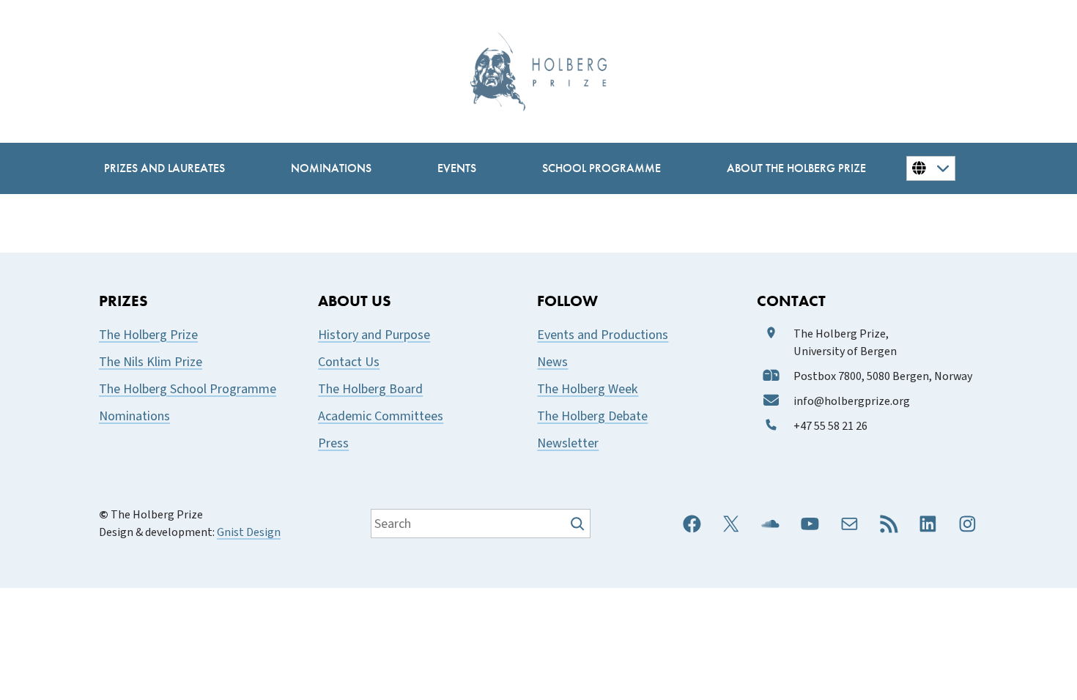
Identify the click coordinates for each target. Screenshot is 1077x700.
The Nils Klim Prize (150, 362)
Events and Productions (602, 335)
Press (333, 443)
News (552, 362)
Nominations (134, 416)
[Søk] (579, 523)
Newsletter (568, 443)
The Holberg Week (587, 389)
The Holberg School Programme (187, 389)
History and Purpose (374, 335)
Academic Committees (380, 416)
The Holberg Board (370, 389)
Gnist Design (249, 532)
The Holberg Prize (148, 335)
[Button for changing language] (930, 168)
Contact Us (349, 362)
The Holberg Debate (592, 416)
